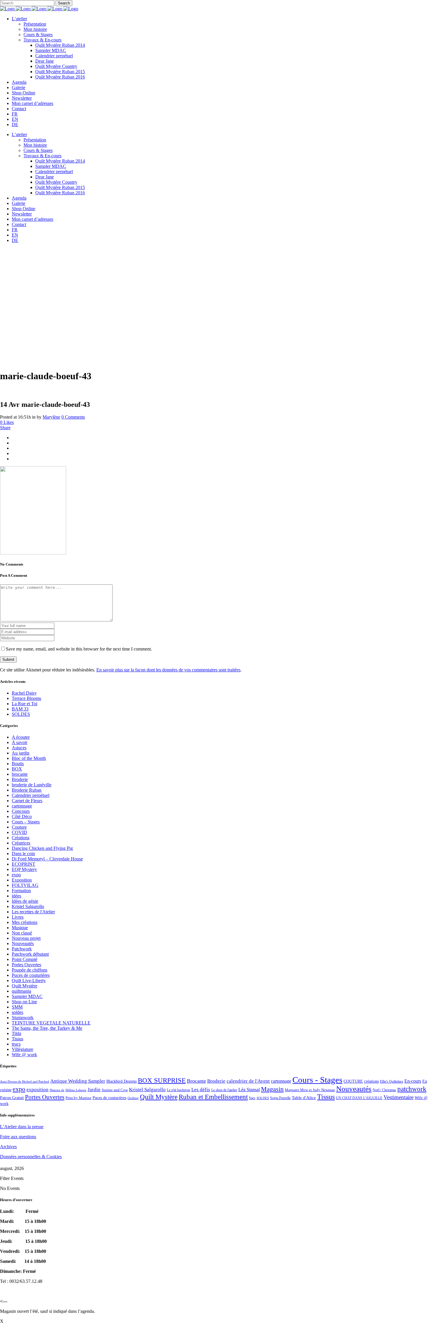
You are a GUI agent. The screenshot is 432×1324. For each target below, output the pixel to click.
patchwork (411, 1089)
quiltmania (21, 991)
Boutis (18, 763)
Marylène (51, 416)
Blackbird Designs (121, 1081)
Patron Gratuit (12, 1098)
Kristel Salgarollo (28, 906)
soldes (17, 1012)
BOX (17, 768)
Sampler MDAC (27, 996)
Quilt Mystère (24, 985)
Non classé (22, 932)
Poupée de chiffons (29, 969)
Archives (8, 1146)
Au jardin (20, 752)
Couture (19, 827)
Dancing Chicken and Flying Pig (42, 848)
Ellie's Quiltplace (391, 1081)
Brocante (196, 1081)
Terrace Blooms (26, 698)
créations (371, 1081)
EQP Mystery (24, 869)
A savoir (19, 742)
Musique (20, 927)
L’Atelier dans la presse (21, 1126)
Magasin (272, 1089)
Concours (21, 811)
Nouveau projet (26, 938)
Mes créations (24, 922)
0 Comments (73, 416)
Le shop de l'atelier (224, 1090)
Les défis (200, 1089)
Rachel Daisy (24, 693)
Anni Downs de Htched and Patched (24, 1081)
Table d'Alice (304, 1097)
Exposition (22, 879)
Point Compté (24, 959)
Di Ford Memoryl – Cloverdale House (47, 858)
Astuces (19, 747)
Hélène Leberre (76, 1090)
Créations (20, 837)
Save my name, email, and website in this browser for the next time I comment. (79, 648)
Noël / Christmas (384, 1090)
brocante (20, 774)
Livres (18, 917)
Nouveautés (23, 943)
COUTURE (353, 1081)
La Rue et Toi (24, 703)
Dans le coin (23, 853)
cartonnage (22, 805)
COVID (19, 832)
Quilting (133, 1098)
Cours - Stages (317, 1079)
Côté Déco (22, 816)
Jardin (94, 1089)
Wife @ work (24, 1054)
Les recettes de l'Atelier (33, 911)
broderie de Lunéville (31, 784)
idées (16, 895)
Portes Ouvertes (26, 964)
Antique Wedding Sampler (77, 1081)
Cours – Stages (26, 821)
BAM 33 (20, 708)
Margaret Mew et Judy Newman (310, 1090)
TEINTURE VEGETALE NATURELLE (51, 1022)
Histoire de (57, 1090)
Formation (21, 890)
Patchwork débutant (30, 954)
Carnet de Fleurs (27, 800)
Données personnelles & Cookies (31, 1156)
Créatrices (21, 842)
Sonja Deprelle (280, 1098)
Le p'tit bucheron (178, 1090)
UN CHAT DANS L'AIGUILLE (359, 1098)
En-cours (412, 1081)
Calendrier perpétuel (30, 795)
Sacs (252, 1098)
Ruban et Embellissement (213, 1097)
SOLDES (21, 714)
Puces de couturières (31, 975)
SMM (17, 1006)
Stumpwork (23, 1017)
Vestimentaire (398, 1097)
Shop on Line (24, 1001)
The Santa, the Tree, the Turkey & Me (47, 1028)
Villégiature (22, 1049)
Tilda (16, 1033)
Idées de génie (25, 901)
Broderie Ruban (26, 790)
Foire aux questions (18, 1136)
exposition (37, 1089)
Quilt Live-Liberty (29, 980)
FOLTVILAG (25, 885)
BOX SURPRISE (162, 1080)
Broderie (20, 779)
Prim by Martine (78, 1098)
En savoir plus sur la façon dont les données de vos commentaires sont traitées (168, 669)
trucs (16, 1044)
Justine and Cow (115, 1090)
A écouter (21, 737)
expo (16, 874)
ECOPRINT (23, 864)
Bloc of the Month (29, 758)
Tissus (17, 1038)
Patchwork (22, 948)
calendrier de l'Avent (248, 1081)
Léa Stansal (249, 1089)
